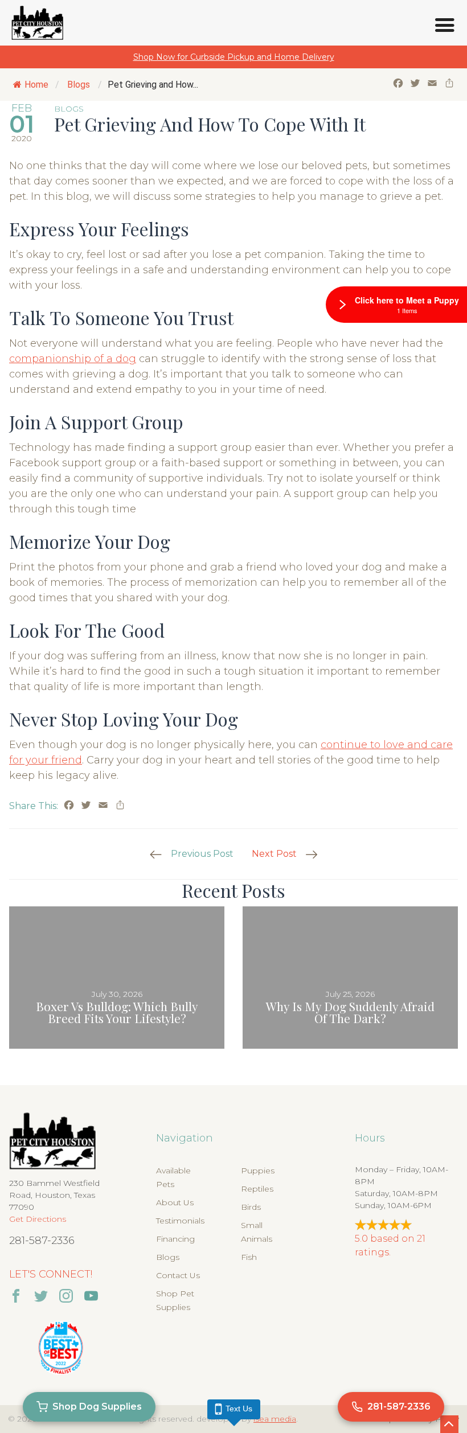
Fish (249, 1257)
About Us (175, 1202)
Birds (251, 1207)
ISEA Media (274, 1419)
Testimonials (180, 1221)
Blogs (78, 84)
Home (36, 84)
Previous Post (202, 853)
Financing (175, 1239)
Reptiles (257, 1189)
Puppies (258, 1170)
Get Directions (37, 1219)
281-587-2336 (42, 1240)
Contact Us (178, 1275)
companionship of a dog (72, 358)
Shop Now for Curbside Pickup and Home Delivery (233, 57)
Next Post (274, 853)
